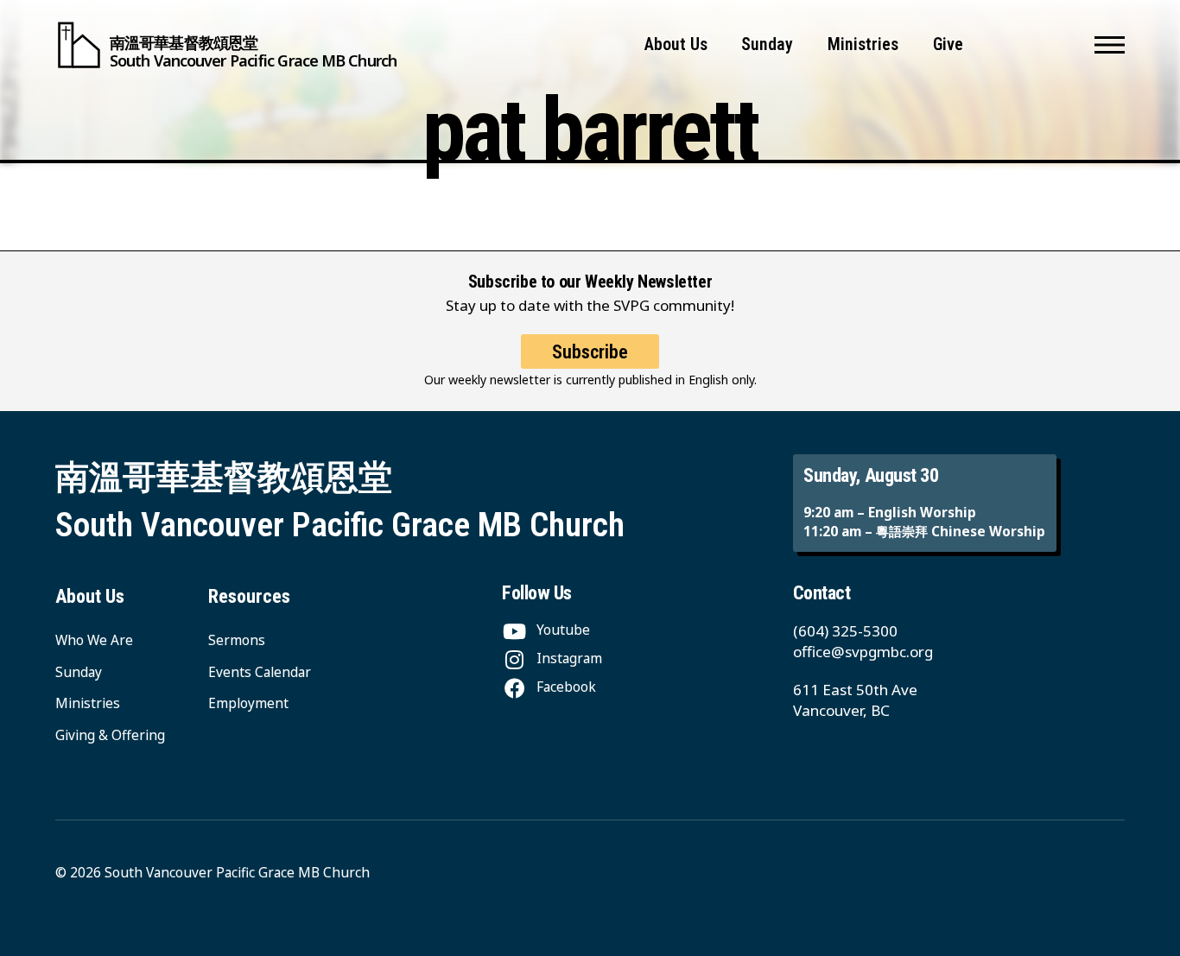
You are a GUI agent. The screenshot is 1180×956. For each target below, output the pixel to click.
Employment (248, 703)
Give (948, 44)
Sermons (236, 640)
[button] (1109, 45)
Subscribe (590, 351)
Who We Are (94, 640)
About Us (675, 44)
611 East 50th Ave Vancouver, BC (855, 700)
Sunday (767, 44)
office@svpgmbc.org (863, 652)
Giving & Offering (110, 735)
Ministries (863, 44)
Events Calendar (259, 672)
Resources (249, 596)
